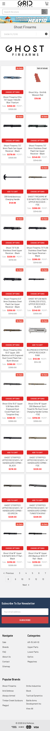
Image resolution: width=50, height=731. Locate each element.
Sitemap (6, 666)
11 (29, 579)
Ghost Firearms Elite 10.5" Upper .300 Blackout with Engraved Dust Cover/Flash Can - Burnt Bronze (12, 355)
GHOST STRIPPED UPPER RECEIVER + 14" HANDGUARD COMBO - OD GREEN (12, 509)
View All (29, 708)
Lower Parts (33, 651)
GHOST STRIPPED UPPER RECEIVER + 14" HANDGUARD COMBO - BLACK (12, 461)
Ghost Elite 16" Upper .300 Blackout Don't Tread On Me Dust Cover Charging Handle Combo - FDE (37, 409)
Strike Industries (33, 686)
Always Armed (8, 695)
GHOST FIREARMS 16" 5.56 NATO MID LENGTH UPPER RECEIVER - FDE (37, 200)
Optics (30, 656)
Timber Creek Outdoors (12, 700)
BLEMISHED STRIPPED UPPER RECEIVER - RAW (37, 352)
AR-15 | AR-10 (33, 642)
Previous (9, 573)
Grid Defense (8, 690)
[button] (46, 34)
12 (36, 579)
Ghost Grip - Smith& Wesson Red (37, 93)
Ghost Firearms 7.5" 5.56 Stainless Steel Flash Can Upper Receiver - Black (37, 251)
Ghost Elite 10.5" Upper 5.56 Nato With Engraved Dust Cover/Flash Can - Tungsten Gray (12, 409)
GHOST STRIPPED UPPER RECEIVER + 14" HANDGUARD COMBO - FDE (37, 461)
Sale (4, 642)
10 (22, 579)
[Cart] (46, 3)
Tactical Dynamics (34, 695)
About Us (6, 656)
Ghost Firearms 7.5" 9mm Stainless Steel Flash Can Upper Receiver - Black (37, 149)
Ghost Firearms (9, 686)
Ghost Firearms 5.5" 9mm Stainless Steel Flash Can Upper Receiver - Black (12, 302)
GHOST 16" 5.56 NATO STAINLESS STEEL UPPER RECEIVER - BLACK (37, 302)
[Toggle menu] (3, 3)
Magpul (5, 705)
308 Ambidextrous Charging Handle (12, 197)
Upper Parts (32, 647)
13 (43, 579)
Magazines (32, 661)
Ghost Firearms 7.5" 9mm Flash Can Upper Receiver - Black (12, 148)
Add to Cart (12, 191)
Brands (5, 647)
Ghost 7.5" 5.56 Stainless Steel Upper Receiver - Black (12, 250)
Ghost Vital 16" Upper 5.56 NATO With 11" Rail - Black (12, 556)
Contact (6, 661)
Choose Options (12, 92)
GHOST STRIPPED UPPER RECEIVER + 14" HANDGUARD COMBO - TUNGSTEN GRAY (37, 509)
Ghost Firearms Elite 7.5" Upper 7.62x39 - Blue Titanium (12, 100)
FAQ (4, 651)
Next (25, 584)
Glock (28, 690)
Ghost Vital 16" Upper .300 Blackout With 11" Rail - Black (37, 556)
